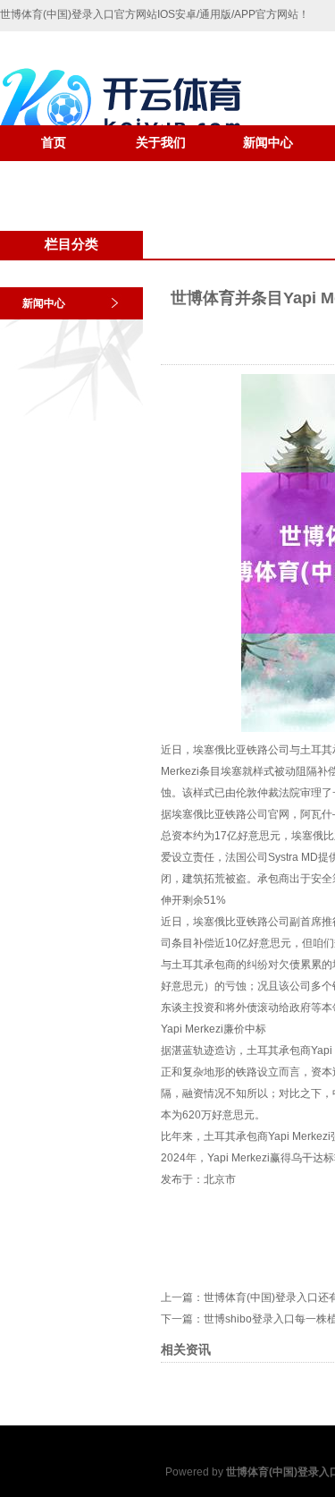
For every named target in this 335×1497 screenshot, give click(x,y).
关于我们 (161, 142)
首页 (53, 142)
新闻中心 (268, 142)
